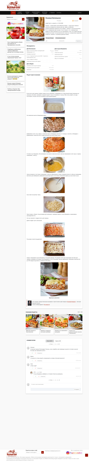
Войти (79, 12)
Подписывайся (17, 23)
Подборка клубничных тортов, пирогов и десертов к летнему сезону (15, 50)
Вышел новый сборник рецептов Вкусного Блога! (15, 83)
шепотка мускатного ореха (61, 56)
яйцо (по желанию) (59, 58)
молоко (56, 50)
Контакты (59, 12)
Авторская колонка (44, 13)
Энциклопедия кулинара (35, 13)
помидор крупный (31, 54)
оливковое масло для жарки (34, 61)
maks (40, 372)
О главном (51, 12)
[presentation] (79, 312)
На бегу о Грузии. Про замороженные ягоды (13, 89)
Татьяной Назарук (71, 301)
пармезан (29, 69)
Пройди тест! (27, 13)
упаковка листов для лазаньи (34, 65)
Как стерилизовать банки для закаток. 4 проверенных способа (14, 43)
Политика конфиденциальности (52, 450)
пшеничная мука (58, 54)
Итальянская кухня (60, 38)
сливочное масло (59, 52)
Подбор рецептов (19, 13)
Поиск (13, 12)
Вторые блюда (49, 38)
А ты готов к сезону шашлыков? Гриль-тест (14, 57)
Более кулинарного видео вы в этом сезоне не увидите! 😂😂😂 (15, 77)
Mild (35, 372)
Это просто (47, 304)
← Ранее (51, 344)
